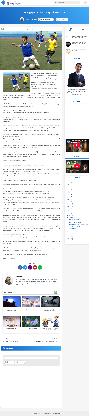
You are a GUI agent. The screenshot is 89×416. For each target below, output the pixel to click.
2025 (68, 185)
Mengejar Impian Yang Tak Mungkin (78, 224)
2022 (68, 189)
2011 (68, 213)
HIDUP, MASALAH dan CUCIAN (31, 309)
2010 (68, 232)
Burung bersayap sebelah (31, 328)
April (70, 215)
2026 (68, 182)
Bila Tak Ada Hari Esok (11, 328)
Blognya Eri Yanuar (46, 413)
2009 (68, 234)
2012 (68, 211)
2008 (68, 236)
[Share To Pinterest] (35, 267)
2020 (68, 192)
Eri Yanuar (19, 276)
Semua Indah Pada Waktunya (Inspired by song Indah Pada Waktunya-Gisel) (79, 44)
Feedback (19, 362)
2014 (68, 206)
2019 (68, 194)
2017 (68, 199)
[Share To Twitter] (25, 267)
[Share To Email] (30, 267)
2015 (68, 203)
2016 (68, 201)
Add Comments (63, 19)
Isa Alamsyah (11, 258)
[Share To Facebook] (20, 267)
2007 (68, 239)
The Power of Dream (74, 219)
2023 (68, 187)
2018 (68, 196)
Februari (71, 217)
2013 (68, 208)
